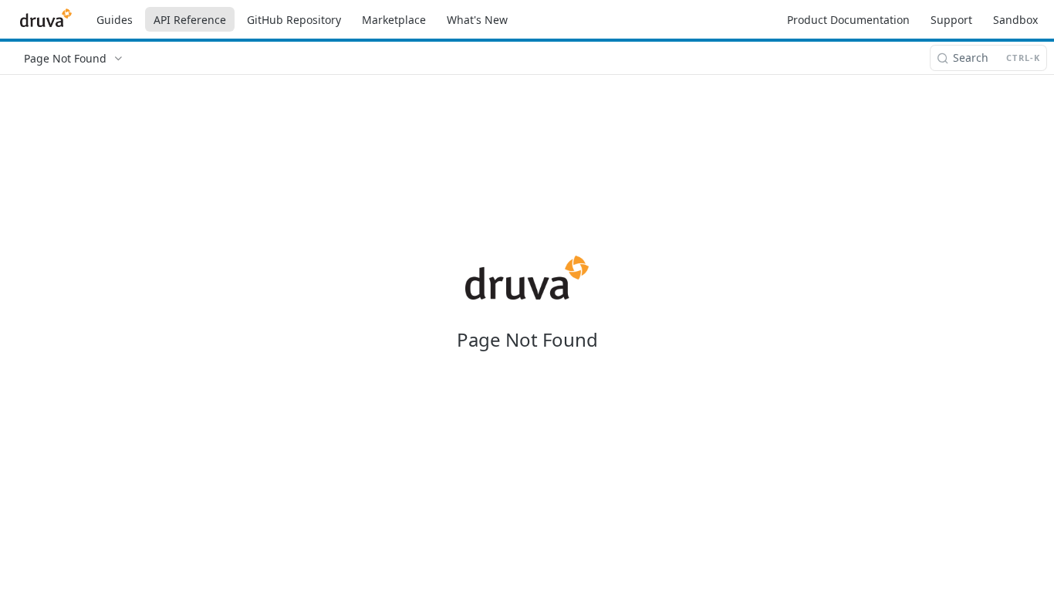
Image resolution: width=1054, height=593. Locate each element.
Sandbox (1015, 19)
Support (951, 19)
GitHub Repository (294, 19)
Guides (114, 19)
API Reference (190, 19)
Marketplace (394, 19)
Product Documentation (848, 19)
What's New (477, 19)
